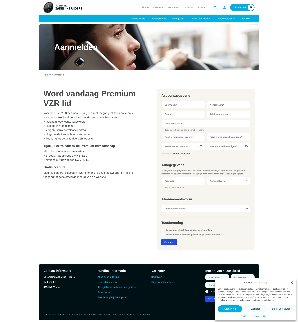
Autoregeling (177, 18)
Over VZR (245, 18)
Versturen (169, 242)
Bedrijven (156, 276)
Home (145, 7)
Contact (202, 7)
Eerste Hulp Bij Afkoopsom (112, 297)
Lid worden (240, 7)
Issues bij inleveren (108, 282)
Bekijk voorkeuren (281, 308)
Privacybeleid (183, 234)
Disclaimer (144, 314)
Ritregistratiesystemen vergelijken (116, 287)
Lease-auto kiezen (200, 18)
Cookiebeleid (246, 316)
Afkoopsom (157, 18)
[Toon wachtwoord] (201, 146)
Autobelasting (138, 18)
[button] (291, 282)
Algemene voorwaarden (199, 230)
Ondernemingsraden (162, 282)
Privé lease (103, 292)
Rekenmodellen (225, 18)
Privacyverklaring (261, 316)
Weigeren (255, 308)
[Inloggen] (224, 7)
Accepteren (230, 308)
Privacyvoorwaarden (124, 314)
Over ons (158, 7)
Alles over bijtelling (108, 276)
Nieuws (189, 7)
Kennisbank (174, 7)
